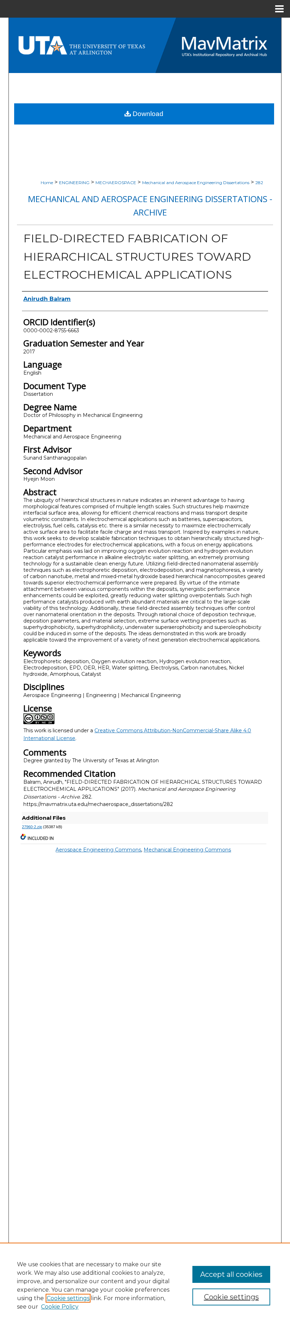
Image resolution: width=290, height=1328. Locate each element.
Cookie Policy (60, 1306)
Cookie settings (68, 1298)
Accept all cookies (231, 1274)
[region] (145, 1285)
